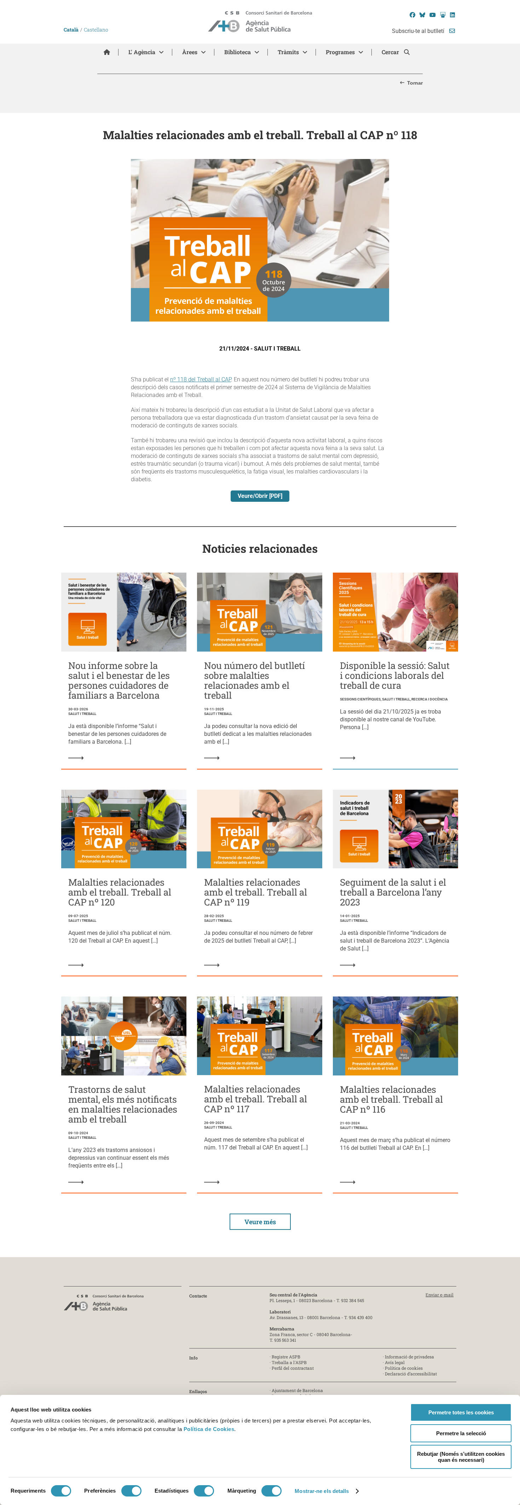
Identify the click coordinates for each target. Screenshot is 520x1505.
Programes (340, 52)
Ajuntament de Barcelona (297, 1390)
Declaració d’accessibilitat (411, 1373)
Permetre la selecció (461, 1433)
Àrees (189, 52)
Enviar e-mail (439, 1294)
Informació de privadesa (409, 1356)
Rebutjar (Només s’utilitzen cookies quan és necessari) (461, 1457)
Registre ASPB (286, 1356)
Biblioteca (237, 52)
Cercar (391, 52)
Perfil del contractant (293, 1368)
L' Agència (141, 52)
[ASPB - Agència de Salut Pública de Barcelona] (104, 1305)
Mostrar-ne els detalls (322, 1491)
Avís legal (395, 1362)
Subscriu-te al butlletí (419, 31)
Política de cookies (404, 1368)
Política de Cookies (209, 1429)
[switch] (131, 1491)
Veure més (260, 1221)
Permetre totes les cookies (461, 1412)
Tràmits (288, 52)
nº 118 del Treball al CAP (200, 379)
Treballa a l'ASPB (289, 1362)
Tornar (415, 83)
